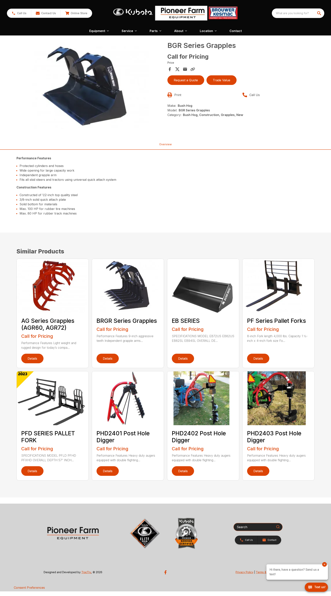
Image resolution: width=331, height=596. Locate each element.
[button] (19, 13)
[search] (319, 13)
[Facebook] (165, 572)
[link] (76, 13)
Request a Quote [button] (186, 80)
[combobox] (298, 13)
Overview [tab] (165, 144)
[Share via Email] (185, 69)
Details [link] (32, 358)
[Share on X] (177, 69)
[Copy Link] (192, 69)
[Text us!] (316, 587)
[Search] (277, 527)
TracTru (86, 572)
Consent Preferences (29, 587)
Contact (235, 31)
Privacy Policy (244, 572)
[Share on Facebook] (169, 69)
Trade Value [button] (221, 80)
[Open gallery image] (91, 85)
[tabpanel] (91, 86)
